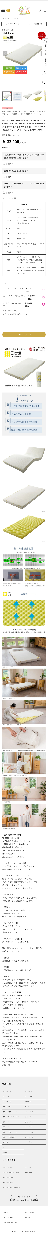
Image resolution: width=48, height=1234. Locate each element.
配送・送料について (8, 1182)
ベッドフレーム (7, 1092)
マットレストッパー (30, 1132)
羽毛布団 (5, 1142)
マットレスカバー (29, 1097)
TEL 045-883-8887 (24, 1197)
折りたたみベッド (29, 1117)
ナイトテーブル (29, 1127)
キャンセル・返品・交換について (12, 1188)
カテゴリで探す (11, 24)
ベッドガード (28, 1142)
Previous (5, 53)
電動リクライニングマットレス (11, 1117)
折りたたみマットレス (13, 30)
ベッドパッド (28, 1092)
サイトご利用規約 (29, 1212)
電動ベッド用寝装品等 (9, 1137)
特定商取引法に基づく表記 (10, 1222)
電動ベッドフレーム (8, 1107)
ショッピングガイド (8, 1167)
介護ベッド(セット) (8, 1127)
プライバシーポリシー (9, 1217)
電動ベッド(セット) (8, 1122)
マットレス (6, 1097)
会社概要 (5, 1212)
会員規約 (27, 1217)
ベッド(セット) (7, 1102)
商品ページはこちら (10, 951)
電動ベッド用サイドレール (10, 1132)
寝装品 (5, 1152)
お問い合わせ (28, 1172)
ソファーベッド (29, 1112)
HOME (3, 30)
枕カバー (27, 1107)
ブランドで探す (34, 24)
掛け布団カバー (29, 1102)
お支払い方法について (9, 1177)
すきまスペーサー (29, 1137)
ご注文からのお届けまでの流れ (11, 1172)
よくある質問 (28, 1167)
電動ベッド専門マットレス (10, 1112)
